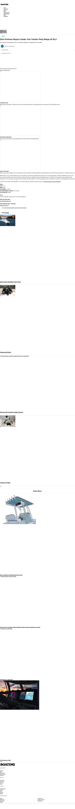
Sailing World (2, 799)
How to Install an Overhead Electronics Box (11, 575)
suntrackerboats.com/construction (52, 181)
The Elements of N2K (5, 760)
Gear (5, 11)
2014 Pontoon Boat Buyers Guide (10, 207)
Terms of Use (2, 781)
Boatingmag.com (4, 205)
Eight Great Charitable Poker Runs (10, 282)
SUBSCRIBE (5, 30)
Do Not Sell (2, 775)
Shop (5, 15)
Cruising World (40, 798)
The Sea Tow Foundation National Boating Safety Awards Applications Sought (20, 627)
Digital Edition (2, 773)
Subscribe (1, 770)
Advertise (6, 16)
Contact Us (1, 782)
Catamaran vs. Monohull (6, 679)
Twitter (1, 791)
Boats (5, 7)
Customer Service (2, 774)
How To (5, 10)
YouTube (1, 793)
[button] (37, 56)
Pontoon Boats (23, 207)
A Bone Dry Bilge (5, 482)
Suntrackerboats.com (5, 201)
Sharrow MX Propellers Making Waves (11, 412)
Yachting (1, 802)
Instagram (1, 792)
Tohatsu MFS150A (5, 352)
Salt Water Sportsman (41, 799)
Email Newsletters (3, 788)
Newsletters (6, 24)
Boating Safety (7, 12)
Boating (1, 798)
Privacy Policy (2, 780)
